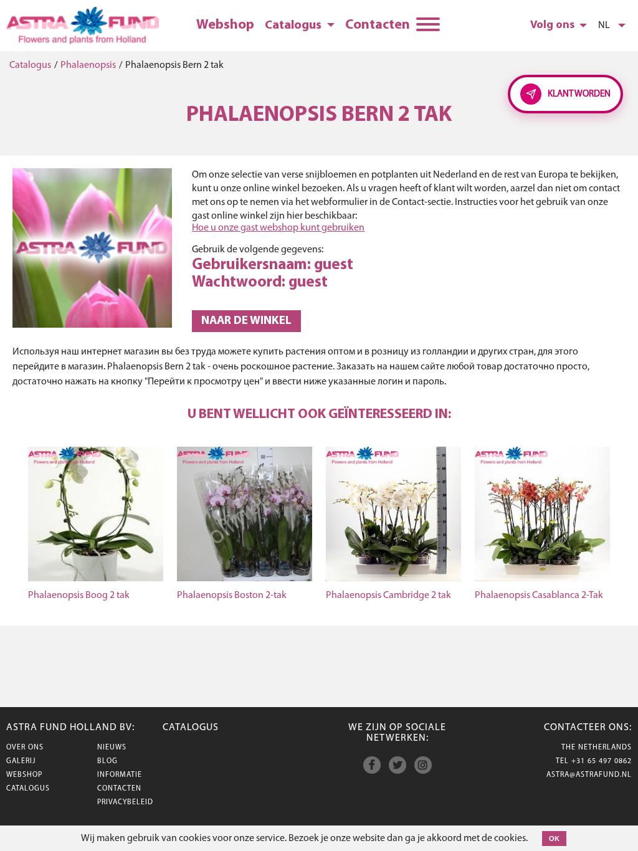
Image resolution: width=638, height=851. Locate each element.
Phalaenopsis (88, 65)
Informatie (119, 775)
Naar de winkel (246, 321)
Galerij (21, 761)
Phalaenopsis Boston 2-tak (232, 596)
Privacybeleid (125, 802)
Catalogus (30, 65)
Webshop (225, 25)
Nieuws (111, 747)
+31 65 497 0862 (601, 761)
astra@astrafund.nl (589, 775)
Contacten (377, 25)
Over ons (25, 747)
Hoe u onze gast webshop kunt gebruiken (278, 228)
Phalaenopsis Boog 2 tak (79, 596)
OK (554, 838)
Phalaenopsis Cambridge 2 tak (388, 596)
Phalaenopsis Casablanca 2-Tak (539, 596)
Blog (107, 761)
